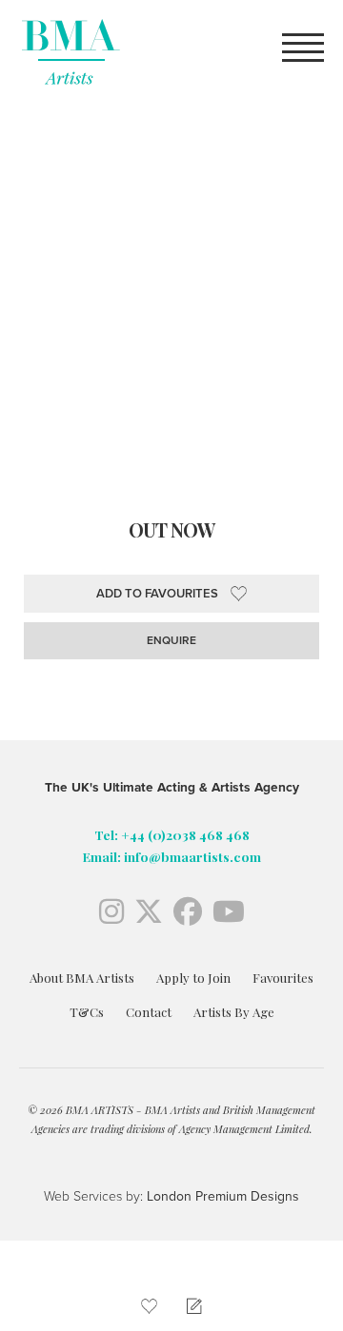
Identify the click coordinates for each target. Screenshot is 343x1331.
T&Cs (87, 1012)
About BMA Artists (82, 977)
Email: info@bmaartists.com (172, 856)
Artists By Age (233, 1012)
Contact (149, 1012)
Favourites (282, 977)
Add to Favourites (157, 593)
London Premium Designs (221, 1196)
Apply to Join (193, 977)
